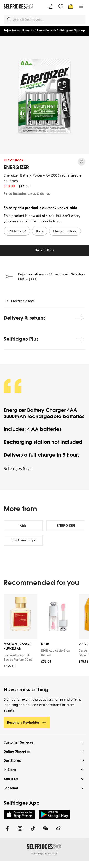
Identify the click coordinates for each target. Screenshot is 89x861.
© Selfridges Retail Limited (44, 853)
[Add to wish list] (81, 162)
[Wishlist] (60, 6)
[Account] (50, 6)
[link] (20, 657)
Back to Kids (44, 250)
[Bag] (70, 6)
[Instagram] (20, 831)
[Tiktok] (33, 831)
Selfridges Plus (21, 339)
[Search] (9, 19)
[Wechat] (45, 831)
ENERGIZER (16, 167)
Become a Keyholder (23, 722)
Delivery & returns (25, 318)
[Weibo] (58, 831)
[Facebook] (7, 831)
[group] (44, 635)
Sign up (79, 30)
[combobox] (48, 19)
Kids (23, 525)
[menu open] (80, 6)
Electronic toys (23, 301)
